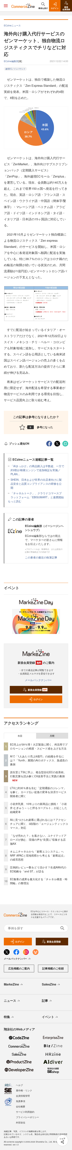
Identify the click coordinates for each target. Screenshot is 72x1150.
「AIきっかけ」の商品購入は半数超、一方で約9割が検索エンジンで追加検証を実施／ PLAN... (37, 470)
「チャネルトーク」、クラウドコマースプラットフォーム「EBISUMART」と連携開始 (37, 495)
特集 (7, 1017)
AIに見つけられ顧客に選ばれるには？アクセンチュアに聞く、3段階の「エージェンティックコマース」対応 (39, 824)
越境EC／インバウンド (15, 68)
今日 (20, 735)
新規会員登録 (37, 689)
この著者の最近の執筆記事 (41, 557)
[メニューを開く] (6, 5)
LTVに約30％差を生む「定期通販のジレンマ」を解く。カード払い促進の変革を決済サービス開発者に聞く (38, 792)
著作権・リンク (24, 1090)
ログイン (38, 699)
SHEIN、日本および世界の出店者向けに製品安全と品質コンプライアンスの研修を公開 (36, 483)
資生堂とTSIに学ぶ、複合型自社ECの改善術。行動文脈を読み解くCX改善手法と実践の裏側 (38, 774)
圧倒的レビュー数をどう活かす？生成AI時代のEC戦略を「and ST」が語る (38, 869)
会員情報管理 (23, 1095)
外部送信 (20, 1122)
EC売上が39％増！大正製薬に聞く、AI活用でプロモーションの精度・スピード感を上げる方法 (39, 746)
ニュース (10, 1000)
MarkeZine (11, 984)
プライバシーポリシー (27, 1117)
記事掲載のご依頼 (53, 968)
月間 (52, 735)
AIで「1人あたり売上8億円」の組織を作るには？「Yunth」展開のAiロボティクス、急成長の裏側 (39, 760)
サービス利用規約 (25, 1111)
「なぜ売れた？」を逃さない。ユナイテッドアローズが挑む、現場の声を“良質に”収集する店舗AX (38, 839)
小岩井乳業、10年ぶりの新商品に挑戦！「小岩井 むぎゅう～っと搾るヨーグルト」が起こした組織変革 (38, 808)
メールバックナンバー (38, 680)
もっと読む (14, 501)
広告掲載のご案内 (19, 968)
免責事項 (20, 1101)
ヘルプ (19, 1085)
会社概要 (20, 1106)
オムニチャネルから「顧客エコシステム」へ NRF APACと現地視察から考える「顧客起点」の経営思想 (38, 855)
